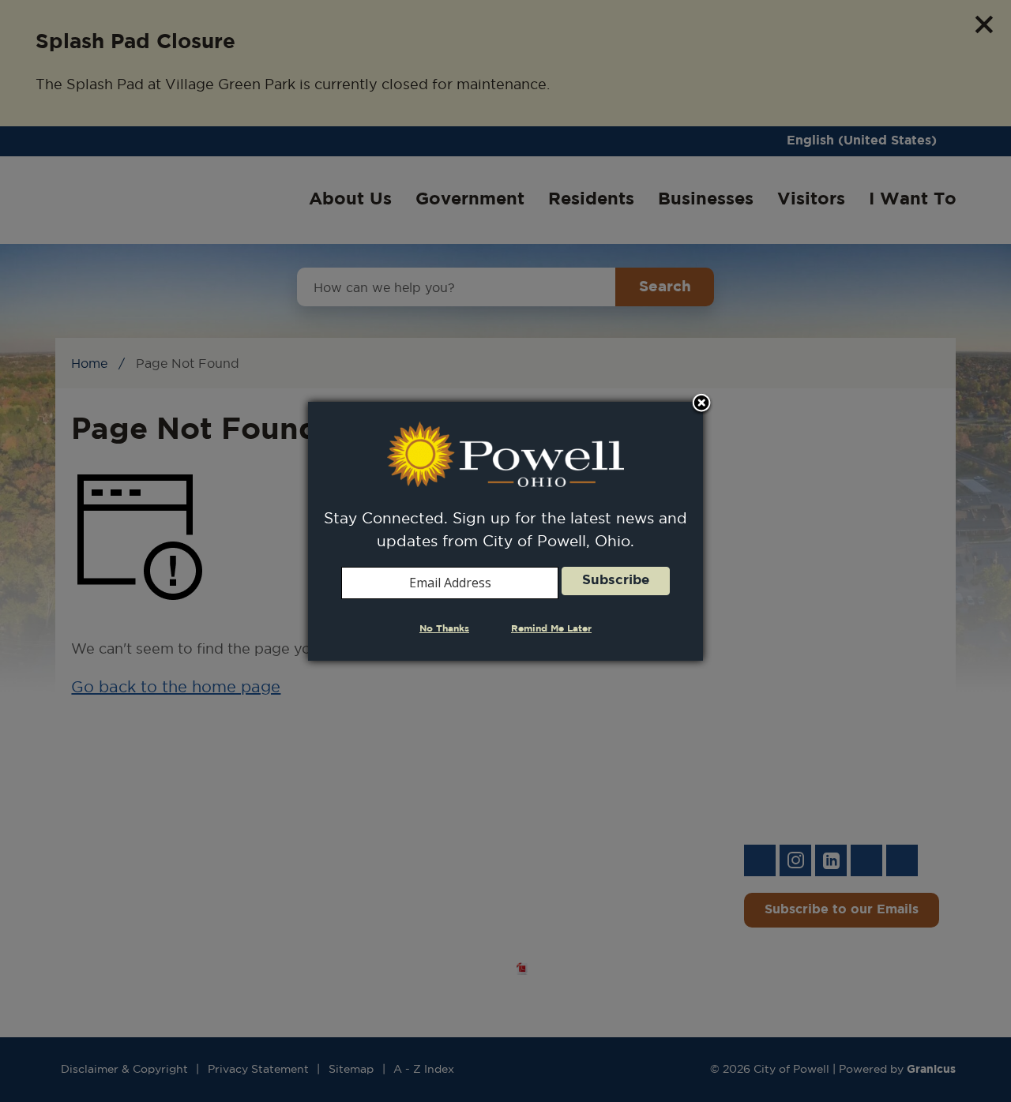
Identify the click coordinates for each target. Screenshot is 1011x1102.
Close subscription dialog (701, 404)
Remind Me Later (551, 628)
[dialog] (505, 531)
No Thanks (444, 628)
